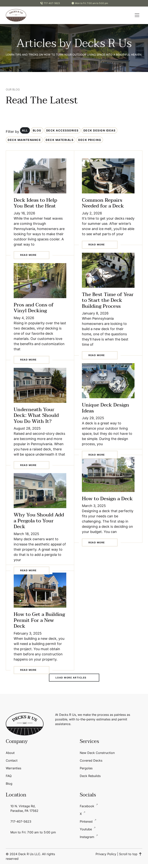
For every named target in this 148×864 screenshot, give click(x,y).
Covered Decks (91, 760)
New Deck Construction (97, 753)
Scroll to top (128, 854)
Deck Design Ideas (99, 130)
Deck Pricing (89, 139)
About (10, 753)
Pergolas (86, 768)
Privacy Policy (106, 854)
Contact (12, 760)
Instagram (87, 837)
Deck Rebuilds (90, 776)
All (25, 130)
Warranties (13, 768)
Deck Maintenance (24, 139)
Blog (37, 130)
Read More (28, 254)
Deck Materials (59, 139)
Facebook (87, 806)
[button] (137, 15)
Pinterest (87, 821)
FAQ (9, 776)
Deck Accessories (62, 130)
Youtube (86, 829)
